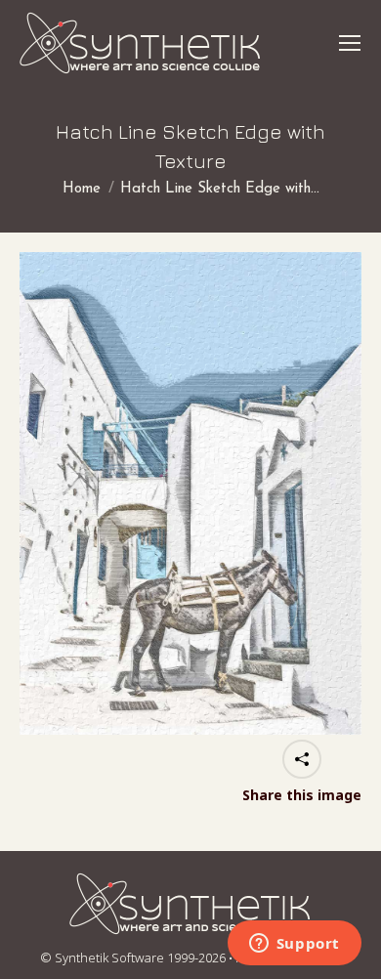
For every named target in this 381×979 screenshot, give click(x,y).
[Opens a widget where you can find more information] (294, 944)
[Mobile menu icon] (349, 43)
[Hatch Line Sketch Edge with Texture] (190, 493)
